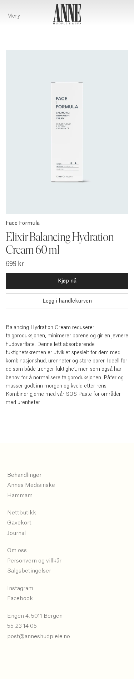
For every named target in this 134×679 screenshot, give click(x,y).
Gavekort (19, 523)
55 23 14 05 (22, 626)
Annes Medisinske (31, 485)
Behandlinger (24, 475)
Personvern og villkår (34, 561)
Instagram (20, 588)
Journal (16, 533)
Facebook (20, 598)
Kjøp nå (67, 281)
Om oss (17, 550)
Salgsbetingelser (29, 571)
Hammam (20, 495)
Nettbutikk (21, 513)
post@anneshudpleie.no (38, 636)
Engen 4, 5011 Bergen (35, 616)
